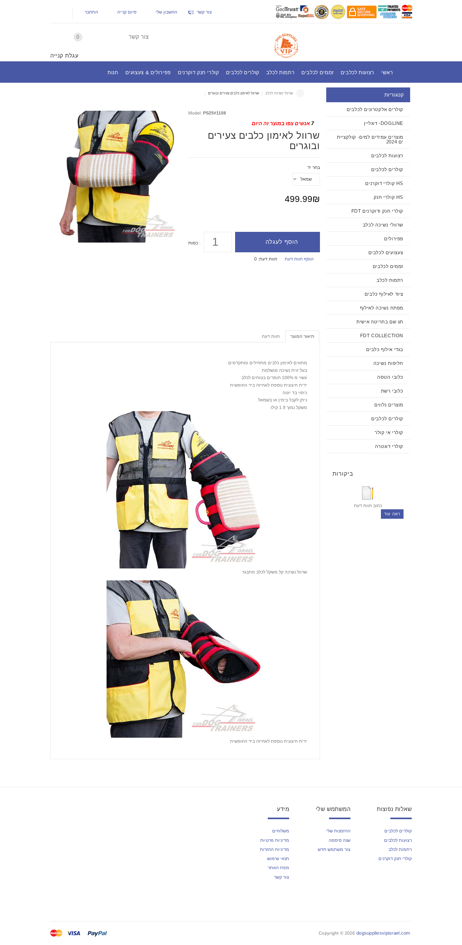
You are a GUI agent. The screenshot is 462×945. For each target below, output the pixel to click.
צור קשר (139, 37)
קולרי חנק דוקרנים (395, 858)
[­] (56, 13)
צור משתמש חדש (334, 849)
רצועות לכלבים (398, 840)
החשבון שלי (166, 11)
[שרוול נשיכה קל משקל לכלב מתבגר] (185, 489)
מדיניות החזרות (274, 849)
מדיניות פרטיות (274, 840)
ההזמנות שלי (338, 830)
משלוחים (280, 830)
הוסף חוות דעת (299, 258)
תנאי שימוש (278, 858)
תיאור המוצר (302, 336)
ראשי (300, 93)
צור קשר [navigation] (204, 11)
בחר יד (313, 167)
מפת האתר (278, 867)
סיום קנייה (126, 11)
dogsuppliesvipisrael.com (383, 933)
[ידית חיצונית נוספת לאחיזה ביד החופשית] (185, 658)
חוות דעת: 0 (265, 258)
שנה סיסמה (339, 840)
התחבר (91, 11)
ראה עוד (392, 514)
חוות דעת (271, 336)
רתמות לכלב (400, 849)
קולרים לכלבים (398, 830)
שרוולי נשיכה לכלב (279, 93)
